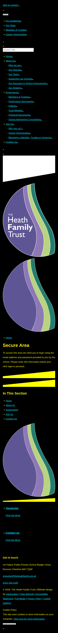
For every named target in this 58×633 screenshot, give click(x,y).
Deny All (13, 623)
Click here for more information (29, 619)
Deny (10, 623)
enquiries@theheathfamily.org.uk (19, 576)
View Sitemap (27, 594)
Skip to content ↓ (11, 5)
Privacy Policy (34, 598)
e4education (12, 594)
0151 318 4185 (10, 583)
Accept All (5, 623)
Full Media (20, 598)
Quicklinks (5, 14)
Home (9, 337)
